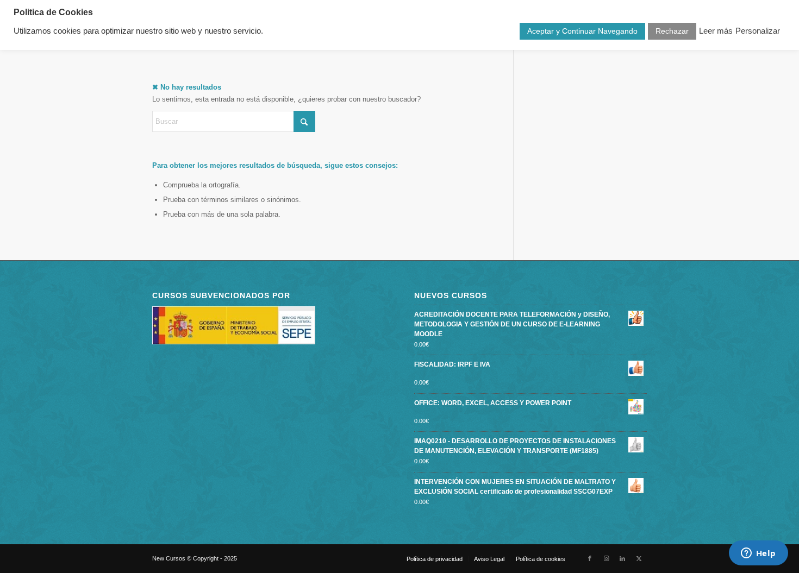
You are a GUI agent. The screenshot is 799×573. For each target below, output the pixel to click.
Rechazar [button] (672, 31)
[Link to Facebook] (590, 558)
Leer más (716, 31)
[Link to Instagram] (606, 558)
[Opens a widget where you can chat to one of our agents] (758, 554)
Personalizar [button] (757, 31)
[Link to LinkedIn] (622, 558)
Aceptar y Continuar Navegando (582, 31)
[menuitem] (434, 559)
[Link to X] (639, 558)
